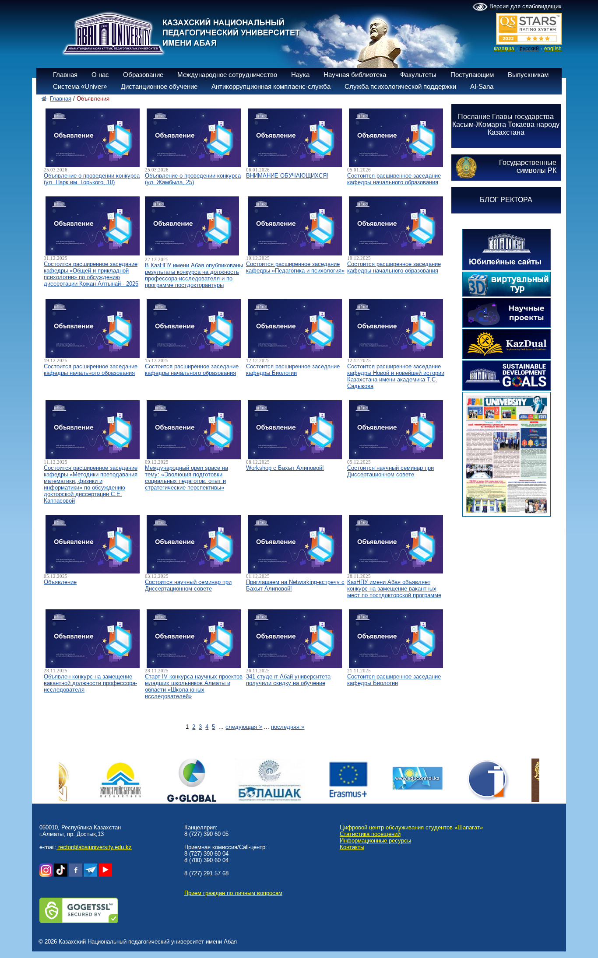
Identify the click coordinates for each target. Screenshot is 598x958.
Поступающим (472, 74)
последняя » (287, 727)
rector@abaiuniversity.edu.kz (94, 847)
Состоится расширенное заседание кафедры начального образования (394, 178)
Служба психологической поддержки (400, 86)
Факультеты (418, 74)
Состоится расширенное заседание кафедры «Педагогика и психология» (295, 267)
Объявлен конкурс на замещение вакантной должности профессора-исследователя (90, 683)
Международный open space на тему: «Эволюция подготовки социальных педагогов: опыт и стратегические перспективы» (186, 478)
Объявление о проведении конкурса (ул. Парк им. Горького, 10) (92, 178)
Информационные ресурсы (375, 840)
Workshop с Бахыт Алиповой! (285, 468)
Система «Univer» (80, 86)
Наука (300, 74)
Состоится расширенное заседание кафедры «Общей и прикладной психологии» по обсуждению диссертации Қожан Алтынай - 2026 (91, 274)
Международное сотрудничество (227, 74)
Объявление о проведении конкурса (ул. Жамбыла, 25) (193, 178)
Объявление (60, 582)
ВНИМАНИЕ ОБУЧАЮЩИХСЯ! (287, 175)
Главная (65, 74)
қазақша (504, 48)
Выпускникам (528, 74)
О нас (100, 74)
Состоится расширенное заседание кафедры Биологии (293, 369)
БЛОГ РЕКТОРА (506, 199)
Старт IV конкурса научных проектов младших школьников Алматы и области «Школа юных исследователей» (194, 686)
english (553, 48)
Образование (143, 74)
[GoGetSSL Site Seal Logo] (78, 921)
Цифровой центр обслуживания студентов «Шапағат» (411, 827)
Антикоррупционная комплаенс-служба (271, 86)
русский (529, 48)
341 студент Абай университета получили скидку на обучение (288, 679)
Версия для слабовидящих (525, 6)
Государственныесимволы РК (527, 166)
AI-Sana (481, 86)
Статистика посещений (370, 834)
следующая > (243, 727)
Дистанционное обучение (159, 86)
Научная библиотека (355, 74)
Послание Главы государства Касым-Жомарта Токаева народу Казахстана (505, 124)
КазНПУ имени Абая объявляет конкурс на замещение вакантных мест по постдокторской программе (394, 588)
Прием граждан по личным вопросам (233, 893)
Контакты (352, 847)
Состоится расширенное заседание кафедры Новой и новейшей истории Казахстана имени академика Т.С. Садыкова (395, 376)
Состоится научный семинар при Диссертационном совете (390, 471)
